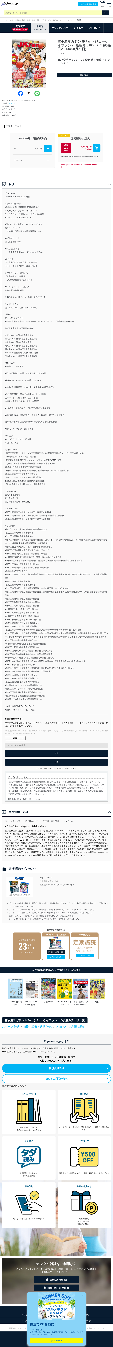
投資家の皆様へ (86, 1328)
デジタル (18, 160)
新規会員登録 (56, 1068)
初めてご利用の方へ (56, 1078)
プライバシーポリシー (26, 1328)
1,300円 (38, 148)
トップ (4, 20)
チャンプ (12, 103)
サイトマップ (99, 1328)
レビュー (78, 27)
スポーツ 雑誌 (14, 20)
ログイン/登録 (88, 4)
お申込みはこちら (55, 957)
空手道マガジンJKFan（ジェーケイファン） (57, 20)
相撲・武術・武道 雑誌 (30, 20)
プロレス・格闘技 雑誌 (70, 1026)
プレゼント (95, 27)
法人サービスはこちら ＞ (14, 1086)
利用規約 (12, 1328)
